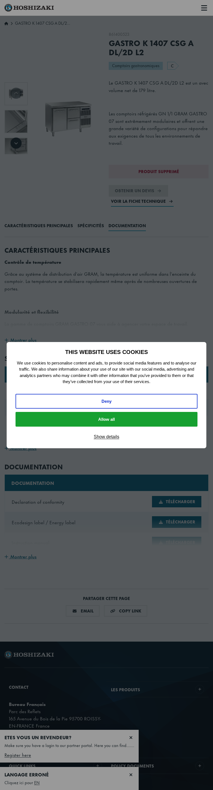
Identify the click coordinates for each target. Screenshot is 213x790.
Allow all (106, 419)
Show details (106, 436)
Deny (106, 401)
